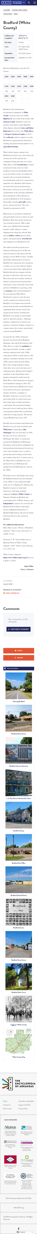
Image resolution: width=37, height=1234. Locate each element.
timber (11, 235)
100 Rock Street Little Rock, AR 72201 (18, 1198)
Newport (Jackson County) (15, 134)
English (22, 1232)
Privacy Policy (22, 1108)
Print (20, 650)
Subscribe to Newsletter (26, 1101)
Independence (8, 503)
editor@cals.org (18, 1207)
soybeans (8, 290)
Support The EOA (24, 1105)
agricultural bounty (10, 146)
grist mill (21, 202)
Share (20, 657)
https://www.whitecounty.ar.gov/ (15, 557)
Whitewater (7, 429)
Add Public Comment (20, 629)
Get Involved (7, 1108)
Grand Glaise (22, 164)
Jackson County (9, 121)
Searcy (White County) (21, 494)
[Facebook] (18, 1229)
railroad (9, 137)
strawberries (27, 238)
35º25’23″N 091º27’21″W (23, 36)
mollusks (25, 346)
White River (28, 131)
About (5, 1101)
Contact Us (6, 1105)
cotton (17, 235)
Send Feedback (12, 593)
